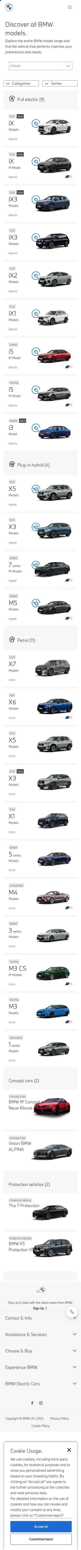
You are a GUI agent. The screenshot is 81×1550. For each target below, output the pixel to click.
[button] (7, 83)
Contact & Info (18, 1318)
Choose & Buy (18, 1350)
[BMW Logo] (9, 7)
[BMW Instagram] (41, 1404)
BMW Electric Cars (22, 1383)
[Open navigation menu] (70, 7)
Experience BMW (21, 1367)
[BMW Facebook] (32, 1404)
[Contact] (72, 1312)
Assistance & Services (26, 1334)
